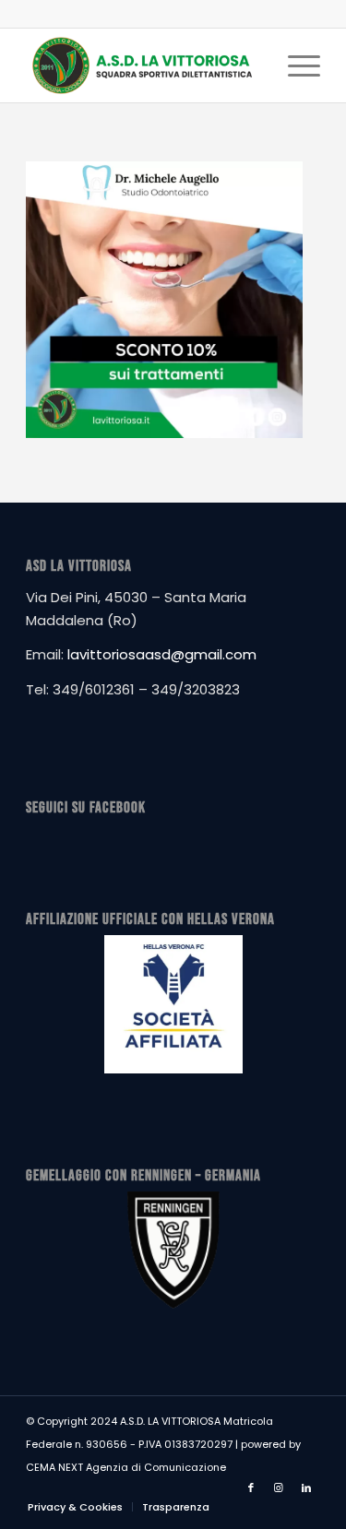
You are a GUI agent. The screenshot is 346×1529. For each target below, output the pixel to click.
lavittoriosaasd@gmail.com (162, 654)
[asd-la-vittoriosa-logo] (143, 65)
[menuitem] (294, 65)
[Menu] (294, 65)
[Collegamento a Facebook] (251, 1487)
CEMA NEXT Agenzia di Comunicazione (126, 1467)
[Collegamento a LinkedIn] (306, 1487)
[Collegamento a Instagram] (278, 1487)
